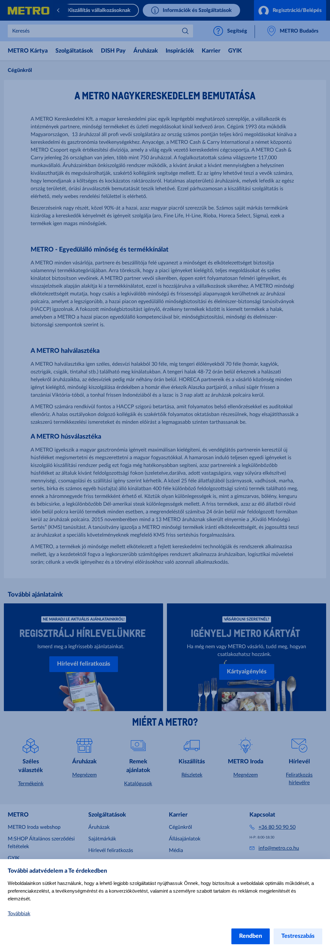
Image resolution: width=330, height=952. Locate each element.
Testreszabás (298, 936)
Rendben (250, 936)
